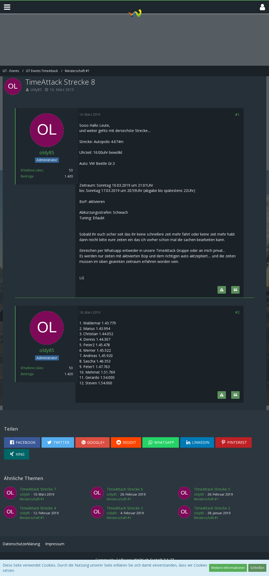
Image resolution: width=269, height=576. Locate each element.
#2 (237, 312)
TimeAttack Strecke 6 (125, 489)
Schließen (257, 567)
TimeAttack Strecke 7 (38, 489)
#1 (237, 114)
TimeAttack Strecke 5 (212, 489)
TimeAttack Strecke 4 (38, 508)
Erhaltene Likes (32, 170)
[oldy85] (10, 494)
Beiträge (27, 176)
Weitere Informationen (228, 567)
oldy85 (36, 89)
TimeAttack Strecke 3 (125, 508)
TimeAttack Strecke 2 (212, 508)
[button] (7, 7)
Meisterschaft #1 (32, 499)
